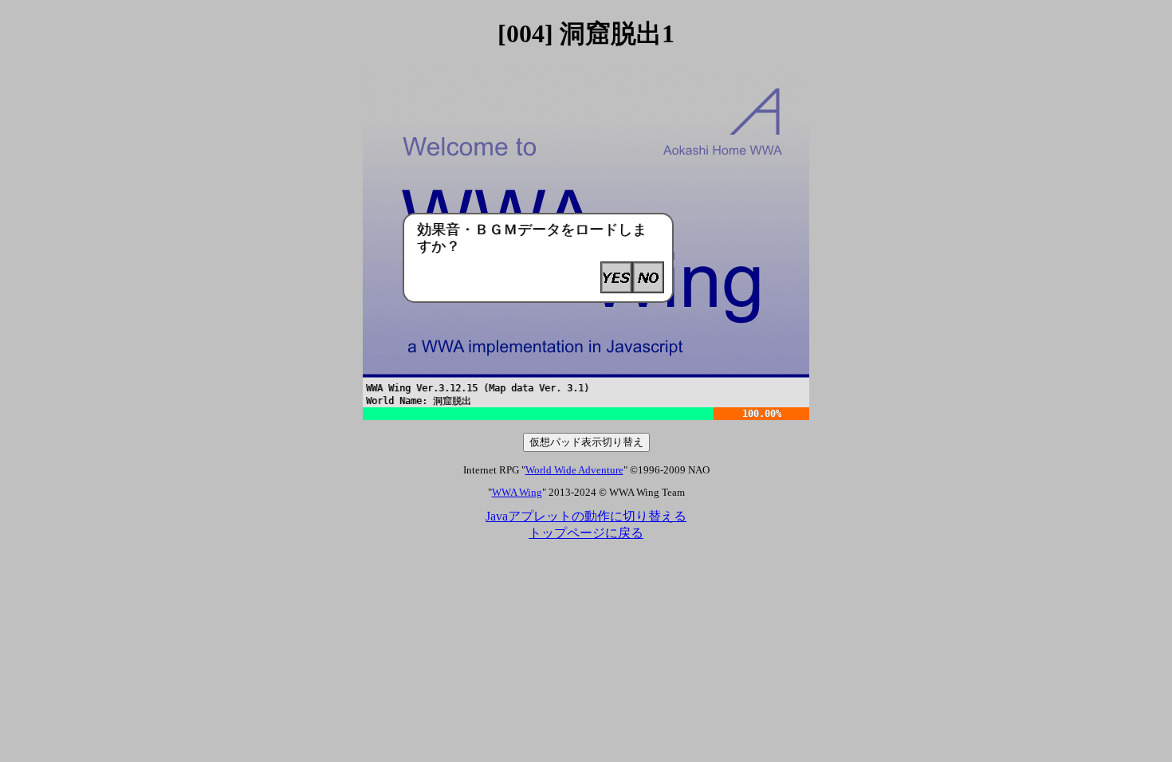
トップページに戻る (586, 533)
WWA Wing (517, 492)
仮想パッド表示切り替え (586, 442)
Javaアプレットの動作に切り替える (586, 516)
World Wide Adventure (574, 470)
